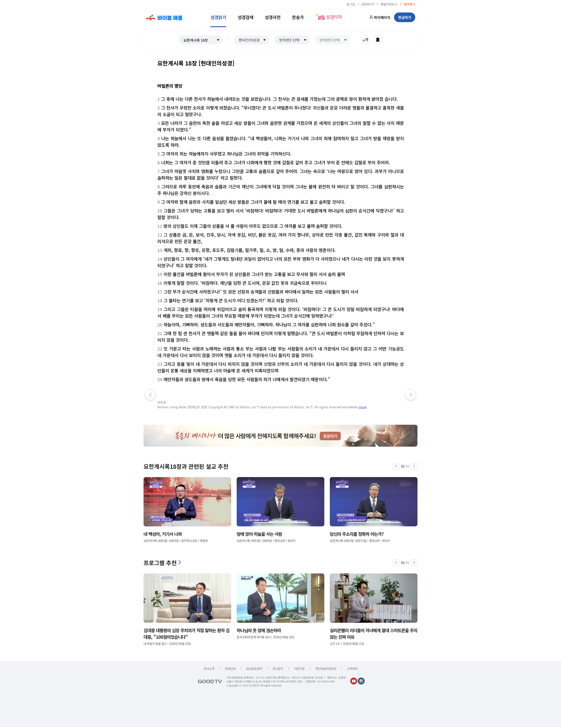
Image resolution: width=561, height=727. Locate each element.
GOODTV (367, 4)
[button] (201, 39)
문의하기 (409, 4)
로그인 (350, 4)
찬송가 (298, 17)
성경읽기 (218, 17)
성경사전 (272, 17)
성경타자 (334, 17)
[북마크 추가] (377, 39)
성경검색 (245, 17)
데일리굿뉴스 (389, 4)
